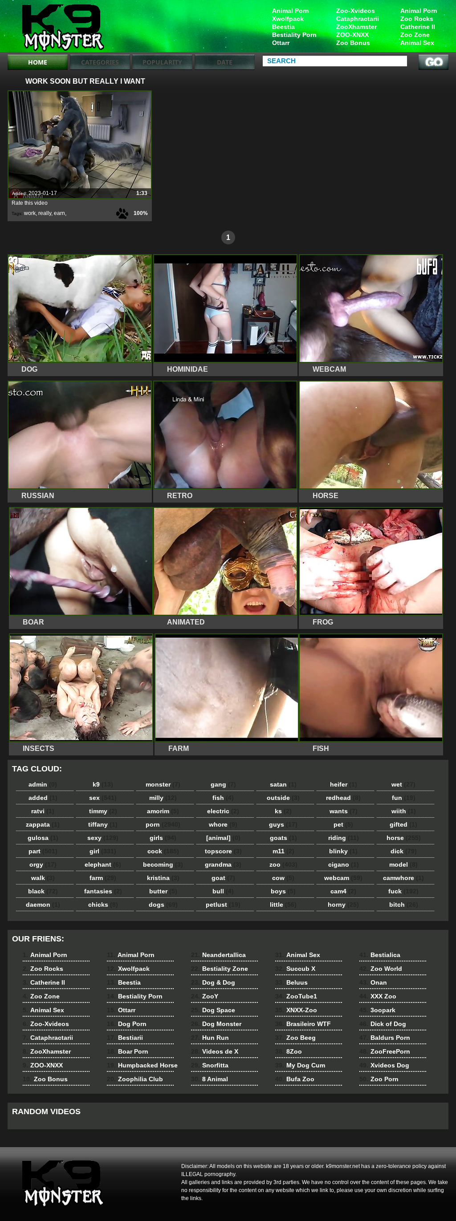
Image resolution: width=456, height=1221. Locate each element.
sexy (102, 837)
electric (223, 811)
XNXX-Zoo (296, 1010)
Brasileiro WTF (303, 1023)
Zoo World (380, 968)
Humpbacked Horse (142, 1065)
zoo (283, 864)
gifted (403, 824)
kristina (163, 877)
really (44, 213)
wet (403, 784)
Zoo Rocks (416, 18)
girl (103, 851)
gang (223, 784)
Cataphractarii (357, 18)
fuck (403, 891)
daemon (43, 904)
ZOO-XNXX (352, 34)
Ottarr (280, 42)
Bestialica (379, 954)
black (43, 891)
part (42, 851)
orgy (43, 864)
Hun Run (210, 1037)
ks (283, 811)
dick (404, 851)
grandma (223, 864)
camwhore (403, 877)
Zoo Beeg (295, 1037)
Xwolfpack (288, 18)
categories (100, 62)
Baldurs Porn (384, 1037)
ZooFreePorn (384, 1051)
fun (403, 797)
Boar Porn (127, 1051)
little (283, 904)
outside (283, 797)
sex (103, 797)
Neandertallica (218, 954)
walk (43, 877)
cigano (343, 864)
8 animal (64, 28)
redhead (343, 797)
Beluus (291, 982)
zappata (43, 824)
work (30, 213)
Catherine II (417, 26)
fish (223, 797)
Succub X (295, 968)
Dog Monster (216, 1023)
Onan (373, 982)
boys (283, 891)
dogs (163, 904)
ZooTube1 (296, 996)
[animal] (223, 837)
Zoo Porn (379, 1079)
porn (163, 824)
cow (283, 877)
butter (163, 891)
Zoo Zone (415, 34)
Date (224, 62)
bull (223, 891)
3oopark (377, 1010)
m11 (283, 851)
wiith (403, 811)
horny (343, 904)
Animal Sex (417, 42)
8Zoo (288, 1051)
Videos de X (214, 1051)
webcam (343, 877)
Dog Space (213, 1010)
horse (404, 837)
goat (223, 877)
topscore (223, 851)
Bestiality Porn (294, 34)
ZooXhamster (356, 26)
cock (163, 851)
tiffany (103, 824)
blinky (343, 851)
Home (37, 62)
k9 (103, 784)
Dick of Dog (382, 1023)
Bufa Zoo (294, 1079)
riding (343, 837)
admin (42, 784)
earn (59, 213)
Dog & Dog (213, 982)
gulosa (43, 837)
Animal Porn (418, 10)
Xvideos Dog (384, 1065)
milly (163, 797)
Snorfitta (209, 1065)
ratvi (42, 811)
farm (103, 877)
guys (283, 824)
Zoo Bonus (353, 42)
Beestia (283, 26)
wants (344, 811)
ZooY (204, 996)
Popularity (162, 62)
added (42, 797)
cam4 (343, 891)
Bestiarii (125, 1037)
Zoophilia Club (135, 1079)
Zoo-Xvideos (355, 10)
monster (163, 784)
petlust (223, 904)
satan (283, 784)
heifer (343, 784)
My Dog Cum (300, 1065)
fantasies (103, 891)
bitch (403, 904)
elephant (103, 864)
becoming (163, 864)
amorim (163, 811)
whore (223, 824)
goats (283, 837)
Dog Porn (127, 1023)
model (403, 864)
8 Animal (209, 1079)
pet (343, 824)
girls (163, 837)
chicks (103, 904)
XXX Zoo (377, 996)
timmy (103, 811)
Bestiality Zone (219, 968)
